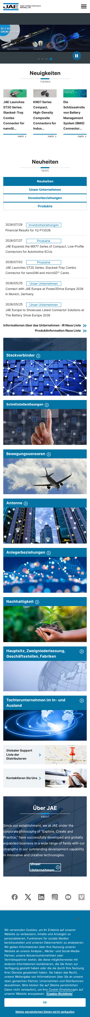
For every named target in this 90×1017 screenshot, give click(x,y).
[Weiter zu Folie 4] (51, 59)
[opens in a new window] (15, 896)
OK (45, 1002)
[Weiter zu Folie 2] (42, 59)
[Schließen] (78, 918)
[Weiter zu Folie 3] (46, 59)
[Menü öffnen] (84, 6)
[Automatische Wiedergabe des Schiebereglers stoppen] (76, 55)
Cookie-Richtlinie (59, 993)
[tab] (45, 181)
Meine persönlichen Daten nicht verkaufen (45, 1012)
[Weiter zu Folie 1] (39, 59)
